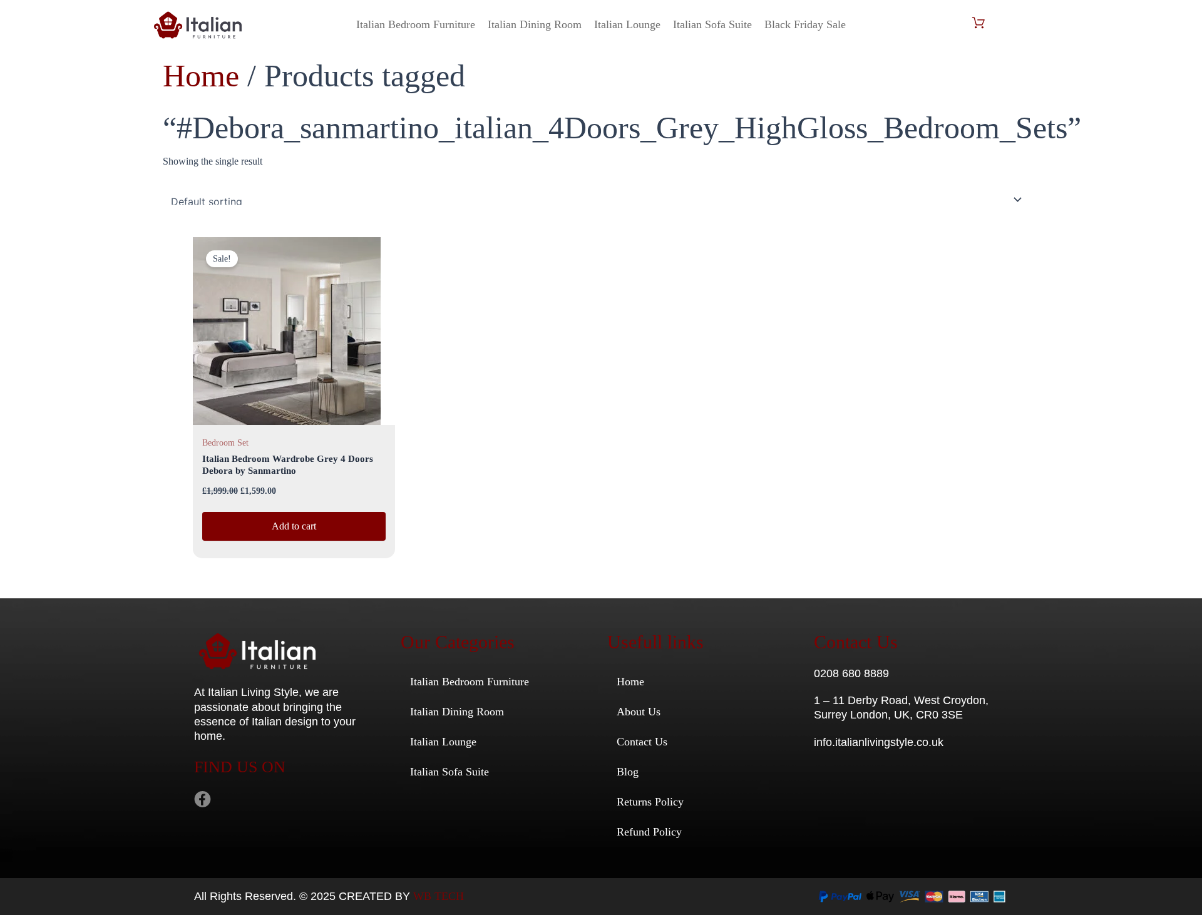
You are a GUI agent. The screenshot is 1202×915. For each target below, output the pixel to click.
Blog (628, 771)
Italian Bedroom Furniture (415, 24)
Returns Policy (650, 801)
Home (201, 75)
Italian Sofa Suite (712, 24)
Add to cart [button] (294, 526)
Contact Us (642, 741)
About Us (638, 711)
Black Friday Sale (805, 24)
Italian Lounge (627, 24)
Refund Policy (649, 832)
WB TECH (438, 896)
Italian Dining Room (535, 24)
